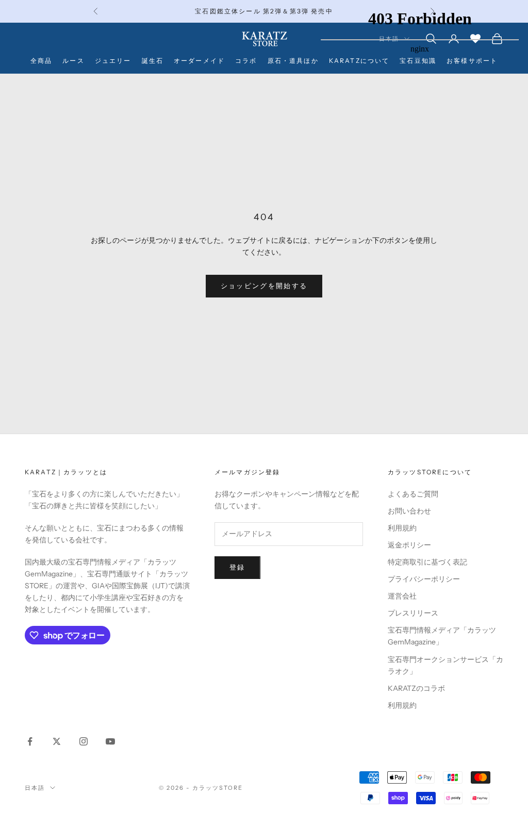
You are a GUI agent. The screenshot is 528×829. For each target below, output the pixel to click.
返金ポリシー (409, 545)
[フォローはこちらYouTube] (110, 741)
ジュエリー (113, 60)
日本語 (35, 787)
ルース (73, 60)
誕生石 (152, 60)
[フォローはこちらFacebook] (30, 741)
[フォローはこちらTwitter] (57, 741)
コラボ (246, 60)
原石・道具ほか (293, 60)
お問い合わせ (409, 511)
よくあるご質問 (413, 494)
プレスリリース (413, 613)
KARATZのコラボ (416, 688)
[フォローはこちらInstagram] (83, 741)
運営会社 (402, 596)
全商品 (41, 60)
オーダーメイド (199, 60)
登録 (237, 567)
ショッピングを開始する (264, 285)
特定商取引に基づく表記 (427, 562)
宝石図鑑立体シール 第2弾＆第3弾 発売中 (264, 11)
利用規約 (402, 528)
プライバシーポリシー (424, 579)
